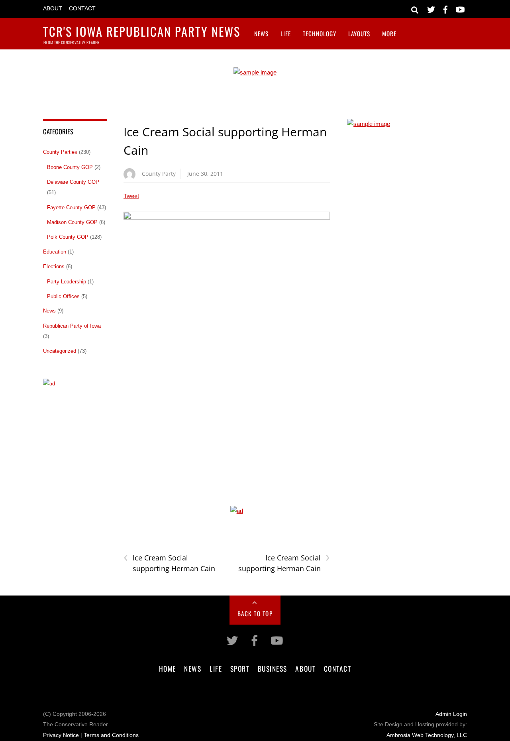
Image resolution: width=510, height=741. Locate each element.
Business (272, 668)
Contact (82, 9)
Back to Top (255, 613)
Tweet (131, 196)
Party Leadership (66, 282)
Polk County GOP (67, 237)
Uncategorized (59, 351)
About (52, 9)
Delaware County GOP (73, 182)
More (389, 33)
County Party (159, 173)
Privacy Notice (61, 735)
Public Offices (63, 296)
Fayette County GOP (71, 207)
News (261, 33)
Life (285, 33)
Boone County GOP (70, 167)
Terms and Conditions (111, 735)
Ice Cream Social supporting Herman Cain (169, 562)
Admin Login (451, 714)
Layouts (359, 33)
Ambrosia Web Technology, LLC (426, 735)
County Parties (60, 152)
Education (54, 252)
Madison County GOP (72, 222)
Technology (319, 33)
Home (167, 668)
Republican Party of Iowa (72, 326)
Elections (54, 266)
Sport (240, 668)
